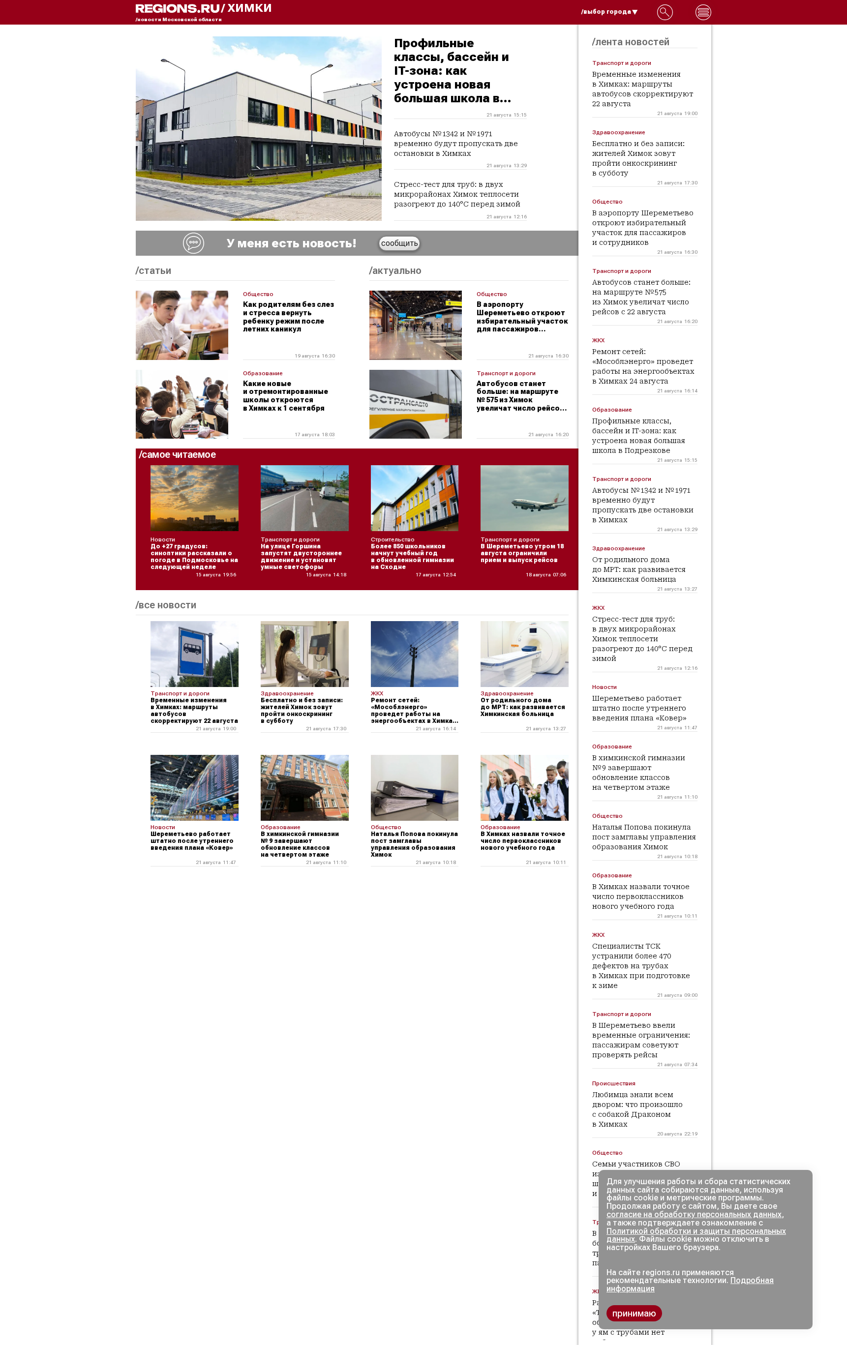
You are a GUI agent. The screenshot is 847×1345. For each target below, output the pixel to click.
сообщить (399, 243)
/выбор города (606, 11)
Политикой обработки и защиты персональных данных (696, 1235)
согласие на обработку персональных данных (694, 1214)
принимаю (634, 1313)
